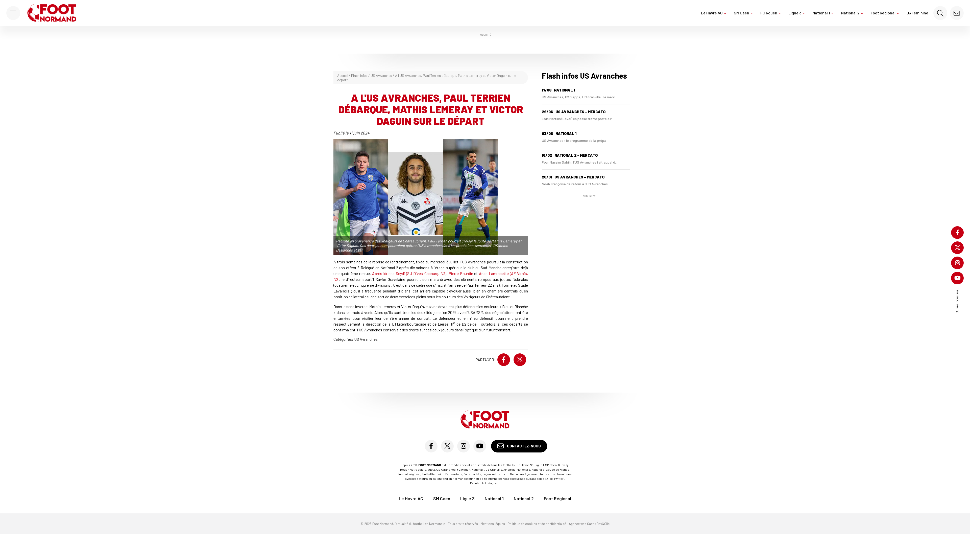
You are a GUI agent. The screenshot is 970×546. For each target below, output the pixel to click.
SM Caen (741, 12)
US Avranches (381, 75)
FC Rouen (768, 12)
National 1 (821, 12)
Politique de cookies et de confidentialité (537, 524)
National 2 (850, 12)
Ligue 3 (794, 12)
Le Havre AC (712, 12)
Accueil (342, 75)
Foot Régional (883, 12)
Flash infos (359, 75)
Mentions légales (493, 524)
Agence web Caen (581, 524)
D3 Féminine (917, 12)
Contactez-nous (523, 446)
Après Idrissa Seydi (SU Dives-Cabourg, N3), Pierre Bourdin (422, 273)
